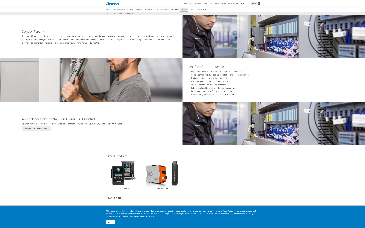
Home (108, 13)
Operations (198, 3)
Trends (108, 9)
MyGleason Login (233, 3)
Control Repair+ (117, 13)
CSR (210, 3)
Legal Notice (235, 214)
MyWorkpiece (201, 9)
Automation (148, 9)
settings (142, 216)
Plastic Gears (175, 9)
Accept (111, 222)
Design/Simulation (119, 9)
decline (112, 216)
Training (191, 9)
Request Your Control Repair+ (36, 129)
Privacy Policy (248, 214)
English (254, 3)
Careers (216, 3)
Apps (205, 3)
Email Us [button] (112, 198)
